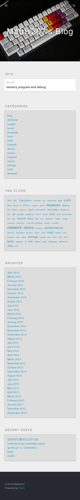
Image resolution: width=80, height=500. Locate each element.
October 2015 (15, 293)
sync (55, 237)
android (37, 200)
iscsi (52, 214)
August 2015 (14, 301)
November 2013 (16, 363)
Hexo (10, 452)
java (59, 214)
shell (50, 232)
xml (16, 246)
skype (58, 232)
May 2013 (13, 388)
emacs (22, 209)
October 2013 (15, 367)
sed (43, 232)
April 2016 (13, 272)
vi (25, 241)
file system (41, 209)
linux (10, 136)
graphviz (29, 214)
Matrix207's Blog (40, 30)
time (66, 237)
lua (41, 218)
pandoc (39, 228)
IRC (15, 200)
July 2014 (12, 343)
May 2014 (13, 351)
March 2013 (14, 396)
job (8, 218)
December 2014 (16, 326)
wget (44, 241)
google (20, 214)
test (60, 237)
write (10, 246)
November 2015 (16, 289)
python (29, 232)
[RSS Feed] (64, 5)
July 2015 (12, 306)
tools (10, 169)
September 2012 (16, 413)
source (11, 161)
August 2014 (14, 338)
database (12, 120)
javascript (67, 214)
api (43, 200)
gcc (9, 214)
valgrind (19, 241)
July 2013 (12, 380)
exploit (31, 209)
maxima (11, 223)
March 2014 (14, 359)
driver (14, 209)
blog (9, 116)
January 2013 (15, 404)
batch (67, 200)
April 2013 (13, 392)
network (11, 144)
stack (23, 237)
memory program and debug (26, 87)
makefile (49, 218)
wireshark (63, 241)
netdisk (55, 223)
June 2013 (13, 384)
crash (42, 205)
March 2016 (14, 277)
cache (35, 205)
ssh (17, 237)
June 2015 (13, 310)
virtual (37, 241)
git (14, 214)
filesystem (53, 209)
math (10, 140)
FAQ (9, 200)
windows (12, 173)
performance (54, 228)
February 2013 (15, 400)
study (42, 237)
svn (49, 237)
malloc (58, 218)
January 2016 (15, 285)
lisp (37, 218)
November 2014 (16, 330)
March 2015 (14, 314)
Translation (25, 200)
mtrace (47, 223)
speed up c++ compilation (22, 447)
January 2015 (15, 322)
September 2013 (16, 371)
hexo (38, 214)
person (11, 153)
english (11, 124)
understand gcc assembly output (26, 443)
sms (65, 232)
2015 (9, 74)
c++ (26, 205)
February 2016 (15, 281)
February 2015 (15, 318)
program (12, 157)
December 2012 (16, 408)
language (12, 132)
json (14, 218)
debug (65, 205)
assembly (51, 200)
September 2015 (16, 297)
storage (11, 165)
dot (8, 209)
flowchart (65, 209)
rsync (37, 232)
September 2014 (16, 334)
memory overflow (34, 223)
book (15, 205)
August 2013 (14, 376)
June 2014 (13, 347)
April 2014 (13, 355)
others (11, 149)
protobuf (20, 232)
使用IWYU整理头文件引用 (22, 439)
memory (20, 223)
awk (60, 200)
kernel (10, 128)
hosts (45, 214)
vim (30, 241)
